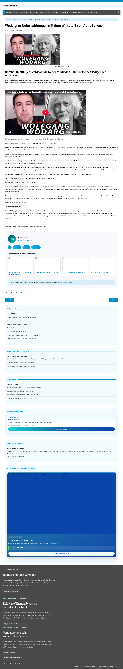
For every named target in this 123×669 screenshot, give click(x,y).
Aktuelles (9, 12)
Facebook (17, 247)
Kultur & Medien (45, 12)
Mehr (112, 300)
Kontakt (118, 666)
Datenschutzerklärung (89, 666)
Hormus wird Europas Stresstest (17, 321)
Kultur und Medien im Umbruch (16, 331)
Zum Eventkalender (61, 429)
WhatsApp (36, 247)
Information (102, 666)
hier (25, 202)
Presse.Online (10, 5)
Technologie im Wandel (14, 328)
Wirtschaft (23, 12)
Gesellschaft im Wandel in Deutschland (19, 324)
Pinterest (21, 292)
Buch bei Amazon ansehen (61, 553)
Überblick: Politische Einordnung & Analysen (20, 363)
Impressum (21, 456)
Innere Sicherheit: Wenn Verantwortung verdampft (22, 317)
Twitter (12, 292)
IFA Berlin (55, 12)
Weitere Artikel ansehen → (26, 240)
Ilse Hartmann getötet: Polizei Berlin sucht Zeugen (22, 395)
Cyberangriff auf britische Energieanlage (19, 398)
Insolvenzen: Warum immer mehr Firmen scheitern (22, 335)
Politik (16, 12)
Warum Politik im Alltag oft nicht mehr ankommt (21, 366)
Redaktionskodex (12, 456)
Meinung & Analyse (77, 12)
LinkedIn (26, 247)
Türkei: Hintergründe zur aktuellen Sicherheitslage (22, 338)
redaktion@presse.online (64, 282)
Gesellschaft (34, 12)
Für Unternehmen (91, 12)
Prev (10, 300)
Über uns (110, 666)
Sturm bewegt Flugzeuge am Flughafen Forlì (20, 391)
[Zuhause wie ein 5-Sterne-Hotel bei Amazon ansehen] (61, 503)
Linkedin (16, 292)
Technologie (64, 12)
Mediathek (30, 30)
